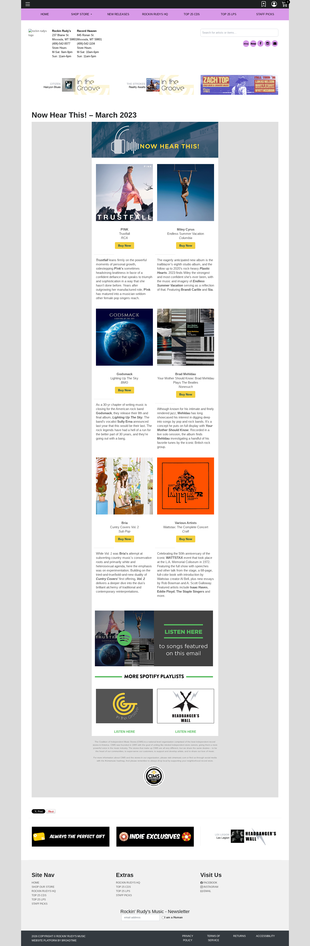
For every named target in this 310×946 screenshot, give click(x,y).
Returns (239, 936)
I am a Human (173, 917)
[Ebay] (246, 43)
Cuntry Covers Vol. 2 (124, 527)
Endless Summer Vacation (185, 234)
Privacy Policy (187, 938)
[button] (81, 14)
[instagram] (267, 43)
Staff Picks (265, 14)
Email (207, 891)
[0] (285, 5)
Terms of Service (213, 938)
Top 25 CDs (192, 14)
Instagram (210, 886)
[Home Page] (38, 32)
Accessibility (265, 936)
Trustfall (124, 234)
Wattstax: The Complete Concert (185, 527)
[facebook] (260, 43)
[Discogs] (253, 43)
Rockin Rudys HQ (155, 14)
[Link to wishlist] (264, 5)
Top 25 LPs (228, 14)
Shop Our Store (43, 886)
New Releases (118, 14)
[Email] (274, 43)
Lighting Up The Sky (124, 378)
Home (35, 882)
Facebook (210, 882)
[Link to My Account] (274, 5)
